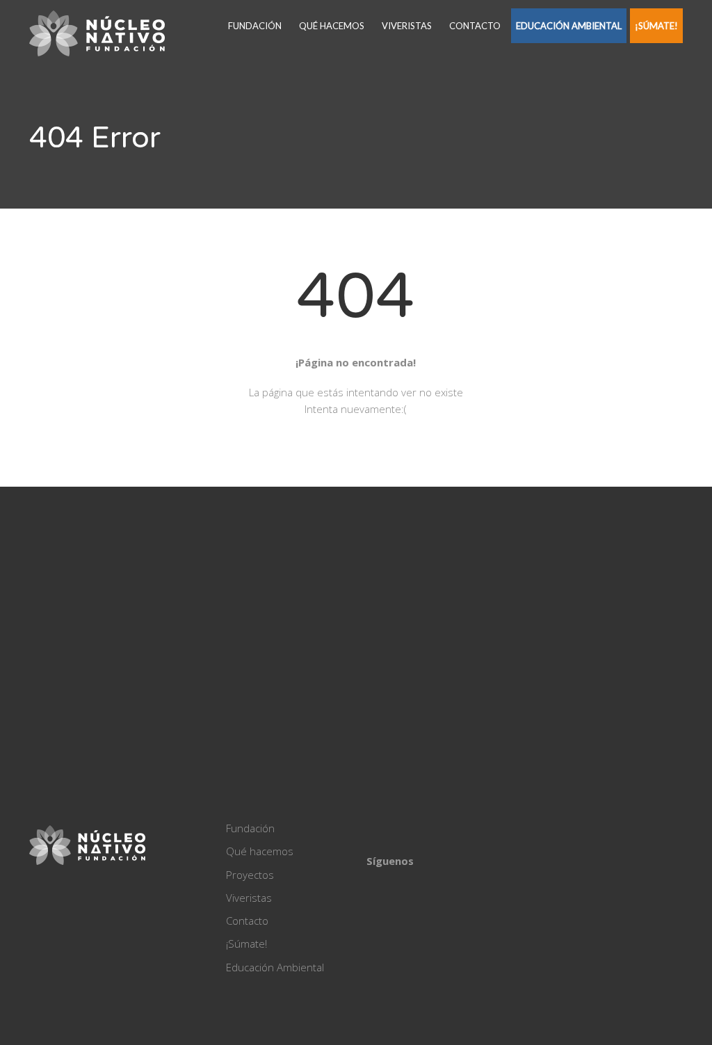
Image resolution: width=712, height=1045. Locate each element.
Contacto (475, 25)
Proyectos (250, 875)
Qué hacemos (331, 25)
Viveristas (407, 25)
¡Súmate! (656, 25)
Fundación (255, 25)
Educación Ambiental (569, 25)
